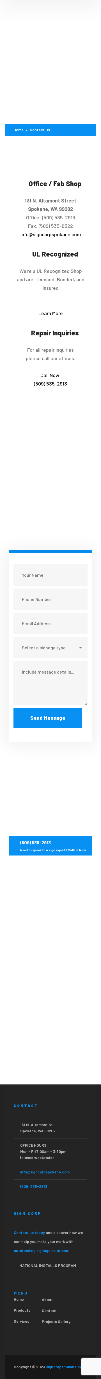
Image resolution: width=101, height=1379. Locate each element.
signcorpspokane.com (65, 1366)
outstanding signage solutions (41, 1250)
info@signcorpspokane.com (50, 234)
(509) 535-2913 (33, 1186)
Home (18, 129)
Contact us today (29, 1232)
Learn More (50, 313)
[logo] (36, 28)
